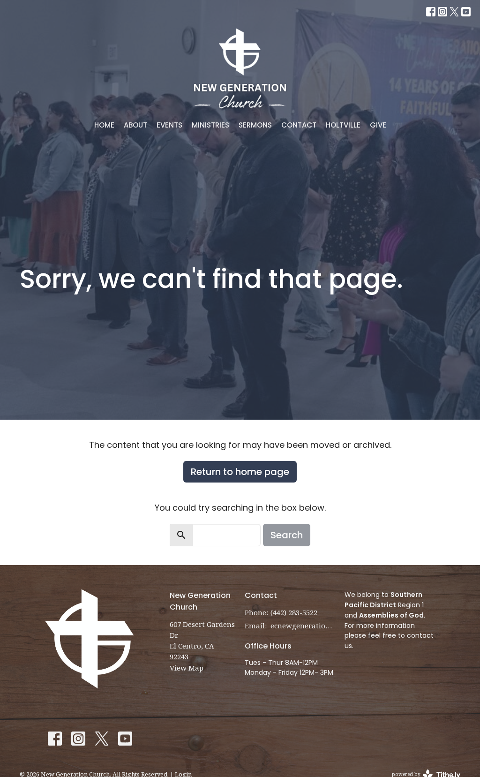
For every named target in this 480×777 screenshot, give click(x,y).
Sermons (255, 125)
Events (169, 125)
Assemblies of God (391, 615)
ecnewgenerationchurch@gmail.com (302, 625)
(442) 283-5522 (293, 612)
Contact (298, 125)
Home (104, 125)
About (135, 125)
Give (378, 125)
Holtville (343, 125)
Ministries (210, 125)
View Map (186, 667)
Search (286, 535)
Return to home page (240, 471)
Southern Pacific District (383, 600)
